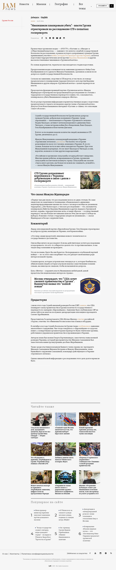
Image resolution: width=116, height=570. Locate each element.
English (44, 17)
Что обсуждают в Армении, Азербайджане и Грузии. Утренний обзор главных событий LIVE (41, 461)
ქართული (35, 17)
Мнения (41, 4)
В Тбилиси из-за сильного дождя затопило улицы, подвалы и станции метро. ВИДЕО (66, 515)
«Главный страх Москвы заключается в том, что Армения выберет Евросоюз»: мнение (64, 431)
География (61, 4)
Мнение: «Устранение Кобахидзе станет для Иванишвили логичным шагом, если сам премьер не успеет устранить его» (89, 490)
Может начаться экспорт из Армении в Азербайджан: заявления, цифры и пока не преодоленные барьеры (40, 490)
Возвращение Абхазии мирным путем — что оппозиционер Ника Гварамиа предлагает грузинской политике (91, 534)
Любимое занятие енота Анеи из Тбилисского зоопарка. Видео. (64, 460)
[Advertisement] (65, 384)
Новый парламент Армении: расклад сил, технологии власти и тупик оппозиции (88, 431)
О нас (5, 554)
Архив (33, 21)
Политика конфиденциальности (37, 554)
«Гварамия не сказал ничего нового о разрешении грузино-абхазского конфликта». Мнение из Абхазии (64, 490)
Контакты (14, 554)
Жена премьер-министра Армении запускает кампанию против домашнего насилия (42, 515)
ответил (80, 319)
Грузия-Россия (7, 21)
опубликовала (85, 326)
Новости (24, 4)
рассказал (61, 142)
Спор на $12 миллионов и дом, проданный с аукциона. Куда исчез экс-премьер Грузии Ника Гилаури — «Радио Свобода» (41, 433)
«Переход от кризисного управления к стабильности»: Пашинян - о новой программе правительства (89, 462)
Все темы (82, 6)
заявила (83, 305)
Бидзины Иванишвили (78, 58)
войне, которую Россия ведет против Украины (71, 55)
